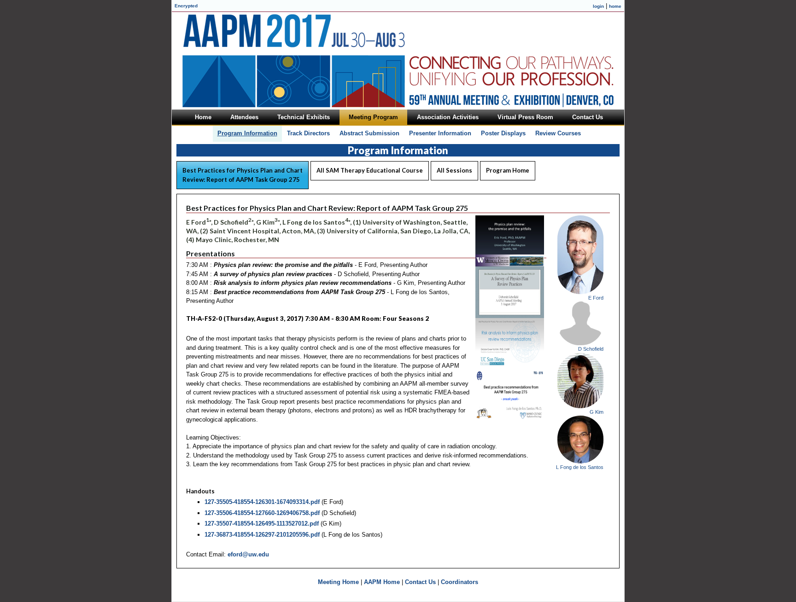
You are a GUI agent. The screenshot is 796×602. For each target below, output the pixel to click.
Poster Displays (503, 133)
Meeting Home (338, 582)
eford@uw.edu (248, 554)
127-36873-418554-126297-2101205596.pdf (262, 534)
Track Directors (308, 133)
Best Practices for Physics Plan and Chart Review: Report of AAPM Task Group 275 (242, 175)
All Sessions (454, 170)
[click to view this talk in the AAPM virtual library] (509, 264)
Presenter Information (440, 133)
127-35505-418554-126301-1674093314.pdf (262, 501)
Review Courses (558, 133)
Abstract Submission (369, 133)
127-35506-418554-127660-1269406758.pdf (262, 512)
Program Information (247, 133)
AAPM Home (382, 582)
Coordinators (459, 582)
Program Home (507, 170)
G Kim (596, 412)
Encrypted (186, 5)
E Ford (595, 298)
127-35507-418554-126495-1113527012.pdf (262, 523)
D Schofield (590, 349)
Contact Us (420, 582)
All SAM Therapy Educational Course (369, 170)
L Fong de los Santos (579, 467)
